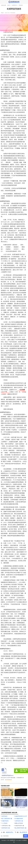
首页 (8, 5)
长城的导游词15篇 (19, 825)
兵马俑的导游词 (19, 818)
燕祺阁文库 (12, 840)
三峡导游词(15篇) (5, 825)
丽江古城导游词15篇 (6, 818)
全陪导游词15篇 (5, 828)
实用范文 (14, 5)
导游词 (21, 5)
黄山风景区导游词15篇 (20, 828)
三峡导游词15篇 (19, 821)
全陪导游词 (4, 816)
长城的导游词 (4, 821)
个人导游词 (4, 823)
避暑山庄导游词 (19, 823)
